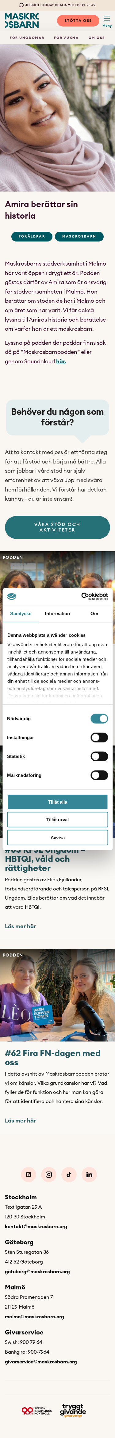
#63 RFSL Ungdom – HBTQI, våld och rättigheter (45, 859)
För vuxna (66, 38)
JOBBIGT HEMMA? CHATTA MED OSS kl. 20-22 (60, 5)
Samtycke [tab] (20, 613)
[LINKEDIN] (89, 1174)
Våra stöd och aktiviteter (57, 527)
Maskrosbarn (79, 236)
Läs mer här (20, 926)
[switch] (99, 737)
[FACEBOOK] (28, 1174)
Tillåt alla (57, 801)
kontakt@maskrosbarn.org (36, 1226)
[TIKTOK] (69, 1174)
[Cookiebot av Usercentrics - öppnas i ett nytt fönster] (82, 597)
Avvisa (58, 837)
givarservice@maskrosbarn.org (41, 1361)
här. (61, 361)
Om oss (97, 38)
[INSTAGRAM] (48, 1174)
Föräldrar (32, 236)
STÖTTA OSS (78, 21)
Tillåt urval (57, 819)
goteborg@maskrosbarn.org (37, 1271)
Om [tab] (94, 613)
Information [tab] (57, 613)
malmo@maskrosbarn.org (34, 1316)
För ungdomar (27, 38)
